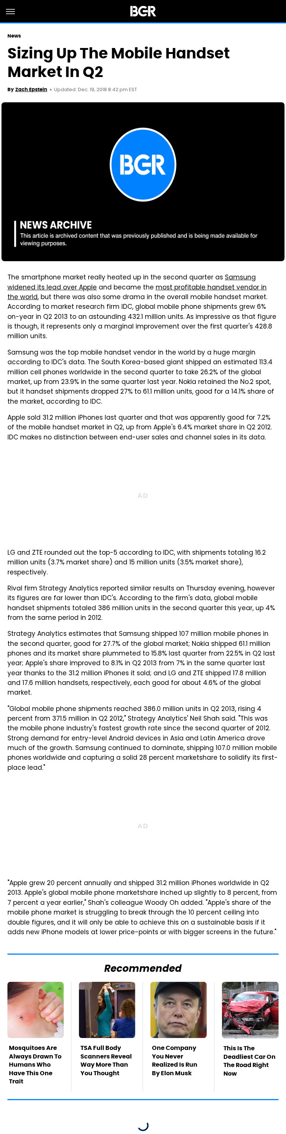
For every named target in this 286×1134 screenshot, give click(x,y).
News (14, 36)
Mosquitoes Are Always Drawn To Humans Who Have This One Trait (35, 1064)
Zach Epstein (31, 89)
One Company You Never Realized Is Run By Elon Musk (174, 1060)
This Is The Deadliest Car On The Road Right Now (249, 1060)
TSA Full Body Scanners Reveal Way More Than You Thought (106, 1060)
